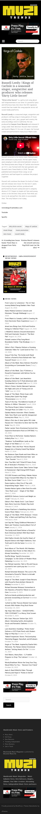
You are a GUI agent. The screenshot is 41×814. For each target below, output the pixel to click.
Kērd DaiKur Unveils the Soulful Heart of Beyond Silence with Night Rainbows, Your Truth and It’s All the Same (20, 540)
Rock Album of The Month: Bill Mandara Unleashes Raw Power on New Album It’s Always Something (20, 550)
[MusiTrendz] (20, 12)
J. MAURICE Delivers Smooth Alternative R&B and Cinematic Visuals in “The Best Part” (20, 334)
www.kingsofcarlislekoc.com (12, 208)
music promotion (22, 230)
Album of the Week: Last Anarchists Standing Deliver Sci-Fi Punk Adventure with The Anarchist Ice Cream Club (21, 380)
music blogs (7, 230)
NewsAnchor (33, 806)
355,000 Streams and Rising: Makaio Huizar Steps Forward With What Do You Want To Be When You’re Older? (21, 477)
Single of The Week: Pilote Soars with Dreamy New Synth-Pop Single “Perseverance (19, 396)
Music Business (10, 744)
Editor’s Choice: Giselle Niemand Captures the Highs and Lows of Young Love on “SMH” (20, 388)
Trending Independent (12, 742)
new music (7, 234)
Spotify (4, 217)
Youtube (5, 212)
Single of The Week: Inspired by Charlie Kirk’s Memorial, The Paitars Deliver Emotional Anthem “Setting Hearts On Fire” (21, 646)
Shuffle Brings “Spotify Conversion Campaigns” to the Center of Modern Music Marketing (21, 558)
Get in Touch (9, 746)
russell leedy (19, 234)
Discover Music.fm (9, 754)
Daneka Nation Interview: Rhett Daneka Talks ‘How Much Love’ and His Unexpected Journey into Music (21, 415)
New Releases (9, 739)
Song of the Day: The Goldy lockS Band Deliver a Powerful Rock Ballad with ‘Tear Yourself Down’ (20, 357)
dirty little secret (15, 226)
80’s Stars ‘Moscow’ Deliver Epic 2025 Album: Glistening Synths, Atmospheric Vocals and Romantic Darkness (19, 620)
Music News (9, 735)
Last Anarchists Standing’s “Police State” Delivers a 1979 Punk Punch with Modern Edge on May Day (20, 631)
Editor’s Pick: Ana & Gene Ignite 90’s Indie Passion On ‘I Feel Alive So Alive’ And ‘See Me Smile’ (21, 422)
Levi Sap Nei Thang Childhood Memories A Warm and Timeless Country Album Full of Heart (20, 524)
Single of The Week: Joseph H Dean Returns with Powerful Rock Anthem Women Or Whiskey (21, 582)
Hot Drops (8, 737)
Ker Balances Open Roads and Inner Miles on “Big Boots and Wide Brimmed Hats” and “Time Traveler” (21, 456)
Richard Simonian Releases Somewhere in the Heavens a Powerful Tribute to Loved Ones (20, 589)
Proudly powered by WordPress (12, 806)
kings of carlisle (31, 226)
